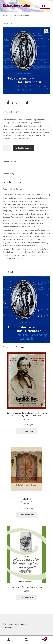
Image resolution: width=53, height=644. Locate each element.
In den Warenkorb (23, 148)
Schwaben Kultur (17, 5)
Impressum (7, 627)
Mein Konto (9, 640)
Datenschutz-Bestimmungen (15, 624)
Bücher (13, 15)
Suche (26, 640)
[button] (46, 31)
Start (7, 15)
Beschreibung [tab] (8, 173)
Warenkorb (40, 637)
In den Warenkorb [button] (26, 431)
